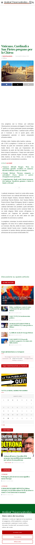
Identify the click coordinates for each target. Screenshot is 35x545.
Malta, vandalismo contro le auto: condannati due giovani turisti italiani (20, 308)
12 (12, 411)
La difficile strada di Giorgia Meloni (21, 333)
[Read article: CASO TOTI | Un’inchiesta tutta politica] (4, 318)
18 (8, 414)
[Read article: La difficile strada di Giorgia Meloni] (4, 334)
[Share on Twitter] (17, 84)
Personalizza (17, 537)
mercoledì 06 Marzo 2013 (22, 56)
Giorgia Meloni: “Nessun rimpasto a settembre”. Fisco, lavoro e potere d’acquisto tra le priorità (17, 175)
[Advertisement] (17, 24)
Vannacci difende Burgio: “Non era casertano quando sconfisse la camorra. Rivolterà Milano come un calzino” (17, 168)
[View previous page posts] (16, 187)
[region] (17, 529)
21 (22, 414)
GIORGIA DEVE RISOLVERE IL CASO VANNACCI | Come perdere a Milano (21, 325)
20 (17, 414)
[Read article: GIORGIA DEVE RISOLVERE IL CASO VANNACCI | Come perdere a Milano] (4, 325)
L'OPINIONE (4, 474)
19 (12, 414)
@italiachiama (18, 358)
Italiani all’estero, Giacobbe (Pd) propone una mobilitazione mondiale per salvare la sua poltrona (17, 458)
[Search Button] (33, 2)
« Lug (3, 424)
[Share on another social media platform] (28, 84)
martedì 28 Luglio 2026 (18, 462)
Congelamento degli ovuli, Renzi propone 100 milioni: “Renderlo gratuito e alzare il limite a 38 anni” (17, 181)
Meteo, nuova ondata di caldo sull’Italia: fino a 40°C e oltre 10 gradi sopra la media (17, 299)
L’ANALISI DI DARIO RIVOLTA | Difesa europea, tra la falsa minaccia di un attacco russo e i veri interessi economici (17, 490)
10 (3, 411)
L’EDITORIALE (7, 453)
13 (17, 411)
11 (8, 411)
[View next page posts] (19, 187)
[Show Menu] (2, 2)
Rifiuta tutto (17, 541)
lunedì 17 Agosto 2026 (7, 480)
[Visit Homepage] (17, 2)
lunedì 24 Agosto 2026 (9, 302)
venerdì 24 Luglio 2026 (7, 494)
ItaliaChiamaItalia (7, 56)
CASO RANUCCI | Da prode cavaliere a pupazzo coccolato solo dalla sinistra (20, 341)
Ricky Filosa (8, 462)
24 (3, 418)
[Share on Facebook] (6, 84)
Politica (5, 58)
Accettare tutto (17, 532)
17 (3, 414)
